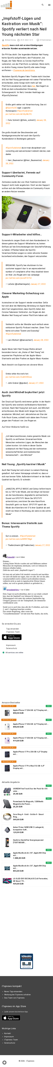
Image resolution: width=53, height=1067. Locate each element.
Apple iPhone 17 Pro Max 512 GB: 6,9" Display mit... (28, 767)
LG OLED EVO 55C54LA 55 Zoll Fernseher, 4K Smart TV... (30, 880)
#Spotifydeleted (25, 111)
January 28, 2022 (41, 340)
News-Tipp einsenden (13, 992)
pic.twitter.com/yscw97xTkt (19, 278)
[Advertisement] (20, 677)
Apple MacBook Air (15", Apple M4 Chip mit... (29, 854)
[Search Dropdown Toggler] (43, 5)
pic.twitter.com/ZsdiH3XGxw (19, 377)
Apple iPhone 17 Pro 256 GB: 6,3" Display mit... (30, 753)
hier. (34, 86)
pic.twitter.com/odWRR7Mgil (19, 539)
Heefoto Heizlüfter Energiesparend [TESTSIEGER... (28, 841)
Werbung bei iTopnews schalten (17, 995)
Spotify (5, 45)
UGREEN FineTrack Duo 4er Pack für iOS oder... (30, 790)
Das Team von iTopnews (14, 998)
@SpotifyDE (11, 108)
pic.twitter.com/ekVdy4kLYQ (19, 114)
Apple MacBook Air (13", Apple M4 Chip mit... (29, 867)
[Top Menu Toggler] (49, 5)
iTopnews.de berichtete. (24, 70)
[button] (4, 1062)
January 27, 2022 (38, 284)
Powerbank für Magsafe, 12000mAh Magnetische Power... (28, 803)
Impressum (11, 645)
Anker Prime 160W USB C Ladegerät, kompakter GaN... (28, 828)
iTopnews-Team (13, 632)
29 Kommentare (45, 40)
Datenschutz (11, 648)
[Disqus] (26, 584)
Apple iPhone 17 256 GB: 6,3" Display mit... (31, 710)
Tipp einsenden (12, 629)
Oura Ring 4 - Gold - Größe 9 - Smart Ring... (28, 815)
